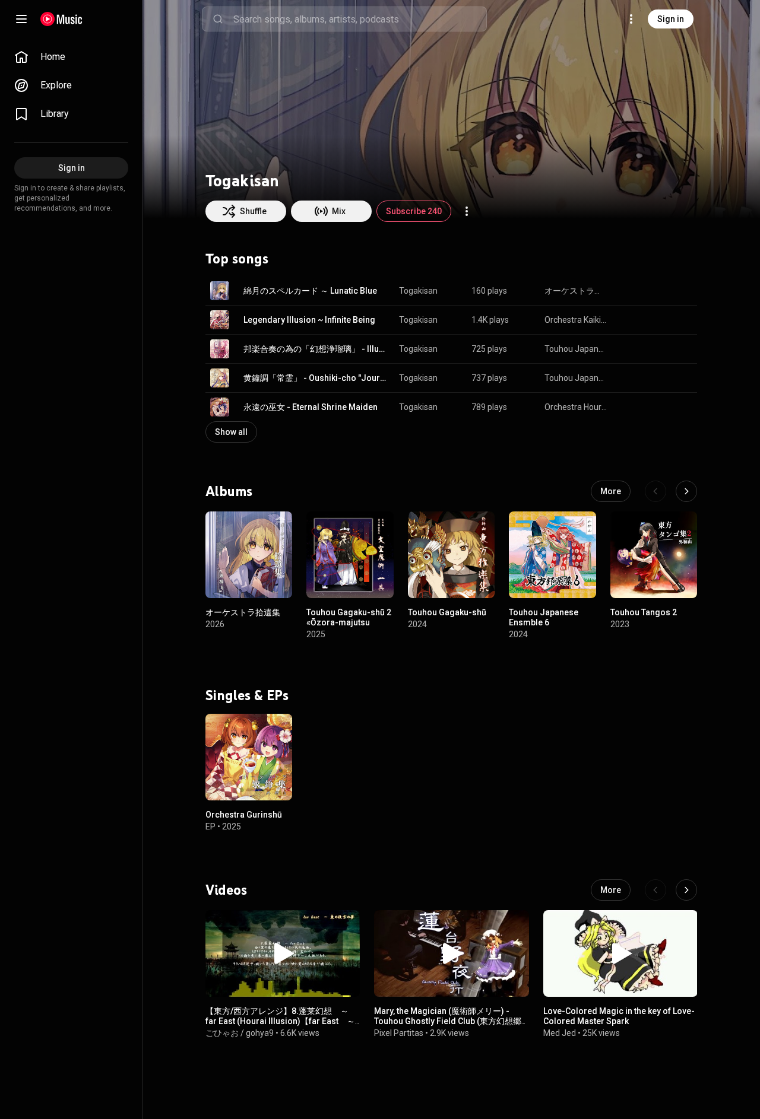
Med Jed (559, 1033)
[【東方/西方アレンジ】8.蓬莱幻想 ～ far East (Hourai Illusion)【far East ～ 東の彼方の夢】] (282, 953)
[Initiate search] (217, 18)
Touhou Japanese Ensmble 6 (543, 618)
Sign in (670, 19)
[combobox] (359, 19)
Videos (226, 890)
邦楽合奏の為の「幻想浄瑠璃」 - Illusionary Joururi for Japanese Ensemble (316, 349)
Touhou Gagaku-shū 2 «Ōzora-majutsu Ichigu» (348, 623)
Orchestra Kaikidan (576, 320)
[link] (71, 57)
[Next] (686, 491)
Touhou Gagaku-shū (447, 613)
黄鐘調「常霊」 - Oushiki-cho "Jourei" (316, 378)
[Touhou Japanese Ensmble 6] (552, 554)
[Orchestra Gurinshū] (248, 757)
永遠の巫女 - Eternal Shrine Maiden (310, 407)
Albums (228, 491)
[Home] (61, 19)
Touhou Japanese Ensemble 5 (576, 378)
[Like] (628, 290)
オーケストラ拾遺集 (576, 290)
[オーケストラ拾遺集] (248, 554)
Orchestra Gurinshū (243, 814)
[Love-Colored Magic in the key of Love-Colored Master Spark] (620, 953)
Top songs (236, 258)
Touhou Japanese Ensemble (576, 349)
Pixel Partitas (398, 1033)
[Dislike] (650, 290)
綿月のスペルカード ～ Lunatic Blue (310, 290)
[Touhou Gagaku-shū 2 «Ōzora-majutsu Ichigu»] (349, 554)
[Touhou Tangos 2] (653, 554)
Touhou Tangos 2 (643, 613)
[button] (219, 290)
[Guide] (21, 19)
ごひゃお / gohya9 (239, 1033)
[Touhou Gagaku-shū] (451, 554)
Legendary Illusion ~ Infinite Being (309, 320)
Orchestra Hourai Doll (576, 407)
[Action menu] (466, 211)
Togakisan (418, 290)
